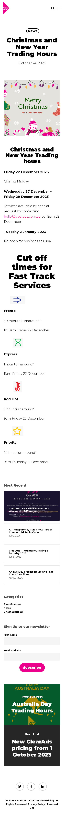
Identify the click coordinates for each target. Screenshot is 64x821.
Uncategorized (13, 612)
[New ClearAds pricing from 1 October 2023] (32, 745)
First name (10, 634)
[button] (59, 8)
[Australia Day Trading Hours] (32, 704)
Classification (12, 604)
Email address (12, 650)
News (33, 31)
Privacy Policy (36, 804)
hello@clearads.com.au (22, 216)
